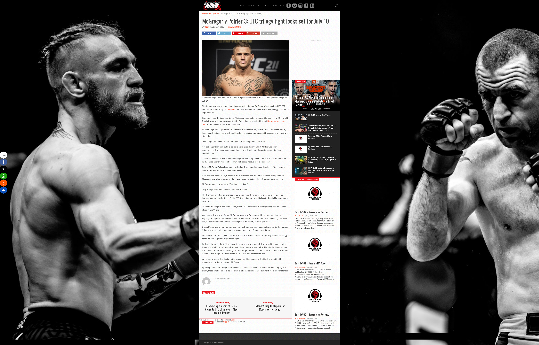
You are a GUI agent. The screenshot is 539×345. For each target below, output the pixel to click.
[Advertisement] (316, 58)
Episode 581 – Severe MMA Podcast (311, 263)
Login (233, 320)
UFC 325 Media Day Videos (319, 115)
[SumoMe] (3, 190)
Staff (207, 26)
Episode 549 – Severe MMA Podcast (320, 148)
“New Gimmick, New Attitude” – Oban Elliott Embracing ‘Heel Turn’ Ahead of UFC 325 (322, 128)
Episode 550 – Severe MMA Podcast (320, 137)
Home (204, 13)
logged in (226, 322)
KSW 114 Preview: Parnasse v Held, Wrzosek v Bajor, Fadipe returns (321, 170)
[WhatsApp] (3, 176)
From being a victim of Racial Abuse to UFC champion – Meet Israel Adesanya (221, 309)
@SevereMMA (234, 26)
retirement (231, 109)
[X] (3, 169)
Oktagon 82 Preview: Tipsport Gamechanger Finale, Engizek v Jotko (322, 159)
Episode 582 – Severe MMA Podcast (312, 212)
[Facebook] (3, 162)
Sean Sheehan (300, 216)
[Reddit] (3, 183)
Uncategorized (213, 13)
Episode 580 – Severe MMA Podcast (312, 314)
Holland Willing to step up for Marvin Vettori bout (269, 307)
